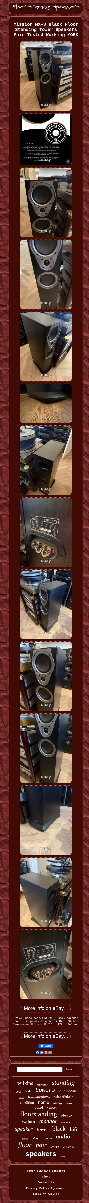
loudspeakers (39, 1096)
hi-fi (28, 1091)
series (65, 1122)
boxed (39, 1107)
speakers (40, 1153)
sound (69, 1103)
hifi (73, 1129)
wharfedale (63, 1096)
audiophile (68, 1091)
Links (46, 1176)
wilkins (25, 1083)
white (55, 1147)
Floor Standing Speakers (46, 1170)
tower (42, 1129)
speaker (24, 1129)
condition (27, 1102)
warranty (42, 1084)
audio (63, 1136)
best (18, 1091)
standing (63, 1082)
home (43, 1102)
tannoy (57, 1103)
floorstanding (38, 1114)
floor (25, 1144)
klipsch (52, 1107)
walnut (28, 1121)
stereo (36, 1138)
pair (41, 1144)
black (59, 1128)
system (48, 1138)
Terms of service (46, 1194)
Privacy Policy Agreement (46, 1188)
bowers (45, 1090)
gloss (21, 1098)
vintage (66, 1115)
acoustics (68, 1146)
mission (25, 1139)
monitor (48, 1121)
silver (63, 1156)
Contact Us (46, 1182)
